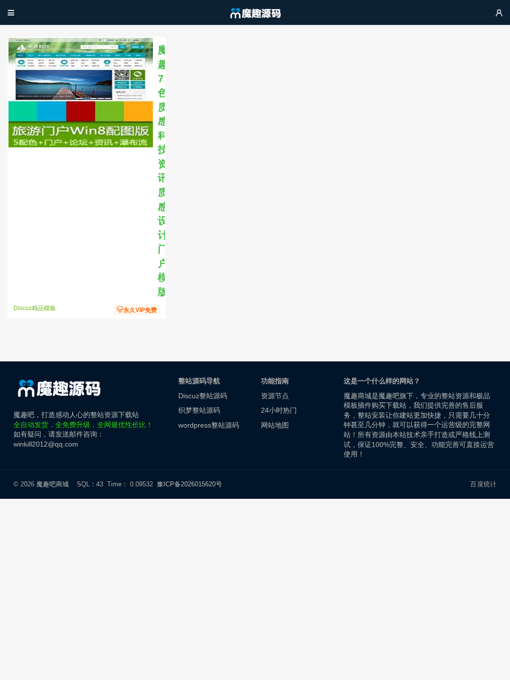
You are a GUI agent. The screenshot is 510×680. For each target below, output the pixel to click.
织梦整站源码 (199, 410)
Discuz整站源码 (202, 396)
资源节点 (275, 396)
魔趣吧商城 (52, 484)
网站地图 (275, 425)
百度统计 (483, 484)
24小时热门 (279, 410)
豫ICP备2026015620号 (191, 484)
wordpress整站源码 (208, 425)
